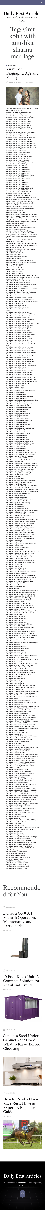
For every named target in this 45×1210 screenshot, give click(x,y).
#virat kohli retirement (13, 754)
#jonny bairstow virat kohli (14, 234)
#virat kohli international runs (15, 655)
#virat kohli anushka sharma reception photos (20, 428)
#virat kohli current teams (14, 534)
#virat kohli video (11, 812)
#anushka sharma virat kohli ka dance (18, 171)
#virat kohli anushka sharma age (16, 394)
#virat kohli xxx (27, 846)
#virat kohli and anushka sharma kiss (17, 340)
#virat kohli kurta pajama (14, 676)
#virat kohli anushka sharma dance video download (22, 400)
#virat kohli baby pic (12, 469)
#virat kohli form (33, 590)
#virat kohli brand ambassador (15, 495)
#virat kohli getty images (13, 596)
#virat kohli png (33, 728)
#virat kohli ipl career (31, 663)
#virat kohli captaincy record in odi (17, 508)
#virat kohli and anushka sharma (16, 305)
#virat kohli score (11, 764)
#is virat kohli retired (12, 231)
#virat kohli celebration (13, 515)
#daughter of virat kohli (13, 214)
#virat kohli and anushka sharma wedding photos (21, 381)
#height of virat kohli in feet (15, 223)
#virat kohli (26, 281)
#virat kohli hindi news (13, 624)
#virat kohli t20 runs (12, 792)
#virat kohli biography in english (16, 484)
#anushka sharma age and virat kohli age (19, 116)
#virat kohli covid (26, 525)
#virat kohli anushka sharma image (17, 411)
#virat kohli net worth (13, 702)
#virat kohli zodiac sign (28, 848)
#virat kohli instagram (13, 644)
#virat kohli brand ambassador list (16, 497)
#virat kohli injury (32, 642)
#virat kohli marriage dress (14, 689)
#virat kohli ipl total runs (14, 670)
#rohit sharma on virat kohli (15, 269)
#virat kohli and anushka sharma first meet (19, 325)
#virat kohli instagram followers (16, 646)
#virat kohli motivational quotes (15, 696)
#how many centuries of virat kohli (17, 225)
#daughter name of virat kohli (15, 212)
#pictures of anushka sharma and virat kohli (19, 260)
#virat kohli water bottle (13, 823)
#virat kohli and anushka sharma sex (17, 369)
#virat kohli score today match (15, 766)
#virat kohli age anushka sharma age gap (19, 297)
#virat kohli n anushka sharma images (18, 700)
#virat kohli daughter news (14, 549)
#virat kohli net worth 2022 (14, 704)
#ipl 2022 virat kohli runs (14, 227)
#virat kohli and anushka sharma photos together (21, 365)
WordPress (22, 1183)
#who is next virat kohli (13, 863)
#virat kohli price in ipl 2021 (14, 734)
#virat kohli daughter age (14, 540)
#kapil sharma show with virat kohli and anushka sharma (21, 237)
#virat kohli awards (12, 458)
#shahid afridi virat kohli (13, 275)
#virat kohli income (28, 637)
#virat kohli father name (13, 585)
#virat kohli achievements (14, 295)
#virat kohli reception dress (29, 747)
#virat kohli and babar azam (15, 385)
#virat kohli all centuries (13, 301)
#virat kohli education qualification (16, 573)
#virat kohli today (25, 801)
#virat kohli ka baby (29, 672)
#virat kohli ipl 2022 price (30, 659)
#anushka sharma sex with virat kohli (17, 160)
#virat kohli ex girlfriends (28, 577)
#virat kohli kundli (25, 674)
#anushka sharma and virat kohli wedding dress (21, 145)
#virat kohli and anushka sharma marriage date (20, 350)
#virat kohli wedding (27, 829)
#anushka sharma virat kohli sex (16, 180)
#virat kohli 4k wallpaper (14, 292)
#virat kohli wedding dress (14, 833)
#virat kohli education (29, 571)
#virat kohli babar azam (26, 458)
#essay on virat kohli (31, 219)
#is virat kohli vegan (26, 231)
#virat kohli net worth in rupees (16, 706)
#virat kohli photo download (26, 724)
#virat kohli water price (13, 829)
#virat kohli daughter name (14, 545)
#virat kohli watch (32, 820)
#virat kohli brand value (13, 499)
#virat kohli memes (12, 693)
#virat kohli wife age (23, 838)
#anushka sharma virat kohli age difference (19, 162)
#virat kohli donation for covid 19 (16, 560)
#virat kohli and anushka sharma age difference (21, 314)
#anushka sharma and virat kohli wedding (19, 141)
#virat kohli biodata (12, 482)
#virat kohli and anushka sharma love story (19, 347)
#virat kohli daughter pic (31, 551)
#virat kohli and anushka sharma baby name (20, 319)
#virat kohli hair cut (12, 598)
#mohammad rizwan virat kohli (15, 247)
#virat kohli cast (11, 514)
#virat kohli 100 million (23, 282)
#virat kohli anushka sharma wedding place (19, 445)
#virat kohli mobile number (27, 693)
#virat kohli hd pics (27, 605)
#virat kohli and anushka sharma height (18, 327)
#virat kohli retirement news (29, 754)
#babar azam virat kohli (31, 199)
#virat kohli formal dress (13, 592)
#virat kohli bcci (11, 474)
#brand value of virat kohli (14, 205)
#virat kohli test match (13, 799)
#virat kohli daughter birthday (15, 542)
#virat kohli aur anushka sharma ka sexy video (20, 454)
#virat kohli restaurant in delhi (15, 752)
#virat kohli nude (25, 711)
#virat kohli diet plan (12, 558)
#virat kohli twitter (23, 810)
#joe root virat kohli (12, 233)
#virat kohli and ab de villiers (15, 303)
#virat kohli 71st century (13, 294)
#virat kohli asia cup (29, 452)
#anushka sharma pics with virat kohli (18, 158)
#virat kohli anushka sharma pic (16, 426)
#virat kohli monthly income (14, 695)
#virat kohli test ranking (28, 799)
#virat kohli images (12, 635)
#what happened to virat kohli (15, 853)
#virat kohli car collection (14, 512)
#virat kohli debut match (25, 555)
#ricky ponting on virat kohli (15, 264)
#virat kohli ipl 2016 (22, 657)
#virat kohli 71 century (29, 292)
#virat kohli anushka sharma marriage (17, 418)
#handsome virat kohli (13, 221)
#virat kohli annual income (14, 390)
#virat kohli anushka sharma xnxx (16, 446)
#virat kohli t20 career (29, 788)
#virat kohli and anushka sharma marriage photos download (21, 353)
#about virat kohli (15, 108)
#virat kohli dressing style (14, 564)
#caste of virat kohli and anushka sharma (19, 206)
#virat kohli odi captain (28, 715)
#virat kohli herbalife (28, 613)
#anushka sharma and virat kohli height (18, 125)
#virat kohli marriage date (27, 687)
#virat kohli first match (13, 588)
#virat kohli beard (22, 474)
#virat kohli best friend (13, 480)
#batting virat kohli (12, 203)
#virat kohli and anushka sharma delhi (18, 321)
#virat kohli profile (11, 738)
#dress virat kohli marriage (29, 216)
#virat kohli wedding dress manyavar (17, 835)
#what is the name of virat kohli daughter (19, 857)
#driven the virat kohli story (14, 218)
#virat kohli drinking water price (16, 570)
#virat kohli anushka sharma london (17, 415)
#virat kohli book (22, 491)
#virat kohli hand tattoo (13, 603)
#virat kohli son (23, 777)
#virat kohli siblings (28, 773)
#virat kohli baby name (13, 465)
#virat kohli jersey (27, 670)
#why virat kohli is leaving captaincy (17, 864)
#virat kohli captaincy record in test (17, 510)
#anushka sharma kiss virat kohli (16, 154)
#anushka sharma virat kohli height (17, 167)
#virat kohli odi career (29, 717)
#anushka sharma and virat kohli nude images (20, 137)
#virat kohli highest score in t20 (16, 620)
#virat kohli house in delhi (26, 627)
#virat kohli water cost (32, 827)
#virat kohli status (11, 782)
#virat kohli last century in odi (15, 683)
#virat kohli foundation (29, 592)
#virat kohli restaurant (26, 751)
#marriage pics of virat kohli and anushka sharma (21, 245)
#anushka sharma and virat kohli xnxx (18, 149)
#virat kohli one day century (29, 721)
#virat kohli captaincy (23, 502)
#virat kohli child (11, 521)
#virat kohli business (28, 501)
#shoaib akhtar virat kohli (29, 275)
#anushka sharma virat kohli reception (18, 178)
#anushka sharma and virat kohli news (18, 134)
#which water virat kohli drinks (15, 861)
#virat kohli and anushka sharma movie (18, 357)
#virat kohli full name (13, 594)
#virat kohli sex (30, 766)
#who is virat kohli (26, 863)
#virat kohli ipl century (13, 665)
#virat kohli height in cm (13, 611)
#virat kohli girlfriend (28, 596)
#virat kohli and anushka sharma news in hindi (20, 361)
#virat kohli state (28, 779)
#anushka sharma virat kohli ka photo (17, 173)
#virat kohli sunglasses (28, 784)
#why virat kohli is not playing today (17, 866)
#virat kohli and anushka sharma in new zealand (21, 334)
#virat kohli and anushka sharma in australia (19, 332)
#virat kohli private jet (30, 736)
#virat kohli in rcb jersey (14, 637)
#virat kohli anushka (29, 390)
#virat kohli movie (31, 696)
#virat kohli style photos (13, 784)
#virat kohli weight (31, 836)
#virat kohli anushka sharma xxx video (18, 450)
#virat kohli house (11, 627)
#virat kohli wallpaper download (16, 820)
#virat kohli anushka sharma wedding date (19, 441)
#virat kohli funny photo (27, 594)
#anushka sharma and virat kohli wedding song (21, 147)
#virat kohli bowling (12, 493)
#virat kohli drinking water (14, 566)
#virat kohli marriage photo (14, 691)
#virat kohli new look (29, 708)
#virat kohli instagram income (15, 650)
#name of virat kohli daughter (15, 253)
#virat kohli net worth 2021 (28, 702)
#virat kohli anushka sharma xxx (16, 448)
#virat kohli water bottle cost (15, 825)
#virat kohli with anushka (28, 842)
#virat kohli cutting (29, 534)
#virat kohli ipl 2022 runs (14, 661)
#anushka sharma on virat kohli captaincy (19, 156)
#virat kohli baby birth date (14, 461)
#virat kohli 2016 (26, 286)
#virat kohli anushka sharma (15, 392)
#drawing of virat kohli (13, 216)
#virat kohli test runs (12, 801)
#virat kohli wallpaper (13, 818)
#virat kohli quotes (27, 739)
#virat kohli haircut (12, 599)
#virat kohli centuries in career (15, 517)
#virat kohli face (11, 579)
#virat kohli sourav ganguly (14, 779)
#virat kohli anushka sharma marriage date (19, 420)
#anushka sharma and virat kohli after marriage (20, 117)
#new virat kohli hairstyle (14, 258)
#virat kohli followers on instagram (17, 590)
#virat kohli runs (11, 758)
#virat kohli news (26, 710)
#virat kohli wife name (13, 840)
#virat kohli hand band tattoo (15, 601)
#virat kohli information (13, 640)
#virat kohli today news (13, 803)
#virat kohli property (24, 738)
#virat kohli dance (11, 536)
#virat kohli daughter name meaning (17, 547)
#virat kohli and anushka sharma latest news (20, 342)
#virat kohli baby (30, 459)
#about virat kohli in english (30, 108)
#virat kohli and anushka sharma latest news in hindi (20, 344)
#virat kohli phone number (27, 723)
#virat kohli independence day (15, 639)
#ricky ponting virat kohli (14, 266)
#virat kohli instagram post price (16, 652)
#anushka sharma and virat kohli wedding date (20, 143)
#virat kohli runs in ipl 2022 (25, 758)
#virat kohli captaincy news (14, 504)
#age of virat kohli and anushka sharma (18, 112)
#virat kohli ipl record (13, 667)
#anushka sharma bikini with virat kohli (18, 152)
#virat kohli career (28, 512)
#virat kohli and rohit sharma (15, 387)
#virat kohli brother (27, 499)
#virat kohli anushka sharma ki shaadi (18, 413)
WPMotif (22, 1185)
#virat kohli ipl (10, 657)
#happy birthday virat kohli (29, 221)
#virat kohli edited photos (14, 571)
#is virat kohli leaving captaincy (16, 229)
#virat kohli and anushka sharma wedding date (20, 377)
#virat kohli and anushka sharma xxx (17, 383)
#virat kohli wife (11, 838)
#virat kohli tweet (11, 810)
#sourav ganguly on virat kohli (29, 277)
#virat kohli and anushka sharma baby (18, 317)
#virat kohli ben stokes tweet (15, 478)
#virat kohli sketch (12, 777)
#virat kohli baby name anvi (29, 465)
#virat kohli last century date (15, 682)
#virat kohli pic (10, 728)
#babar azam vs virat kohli (14, 201)
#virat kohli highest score (14, 614)
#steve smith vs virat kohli (14, 281)
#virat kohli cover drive (13, 525)
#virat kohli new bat (32, 706)
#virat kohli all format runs (30, 301)
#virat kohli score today (25, 764)
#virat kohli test (23, 794)
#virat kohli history (26, 624)
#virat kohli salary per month (26, 762)
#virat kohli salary (11, 762)
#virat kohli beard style (13, 476)
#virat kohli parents (12, 723)
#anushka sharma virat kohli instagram (18, 169)
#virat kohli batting (12, 473)
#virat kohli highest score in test (16, 622)
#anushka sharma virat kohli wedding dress (19, 192)
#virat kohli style (23, 782)
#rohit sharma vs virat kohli (14, 273)
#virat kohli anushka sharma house (17, 409)
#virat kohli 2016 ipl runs (14, 288)
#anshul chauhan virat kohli (14, 114)
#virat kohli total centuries (29, 803)
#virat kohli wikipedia (13, 842)
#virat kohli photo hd (12, 726)
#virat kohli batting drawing (26, 473)
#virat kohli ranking (12, 741)
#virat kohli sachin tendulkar (15, 760)
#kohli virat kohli (27, 240)
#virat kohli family (11, 581)
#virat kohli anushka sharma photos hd (18, 424)
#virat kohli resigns (12, 751)
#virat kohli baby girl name (14, 463)
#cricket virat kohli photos (26, 208)
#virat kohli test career (13, 797)
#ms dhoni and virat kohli (14, 249)
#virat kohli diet (28, 557)
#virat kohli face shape (24, 579)
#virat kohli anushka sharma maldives (17, 417)
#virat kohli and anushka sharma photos (18, 363)
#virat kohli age (27, 295)
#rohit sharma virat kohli (14, 271)
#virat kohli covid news (13, 527)
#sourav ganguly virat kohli (14, 279)
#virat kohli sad (29, 760)
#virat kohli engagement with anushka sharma (20, 575)
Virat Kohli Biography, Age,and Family (22, 73)
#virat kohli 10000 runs (13, 286)
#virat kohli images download (28, 635)
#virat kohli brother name (14, 501)
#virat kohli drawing (12, 562)
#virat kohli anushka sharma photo (16, 422)
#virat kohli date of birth (13, 538)
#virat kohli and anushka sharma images (18, 330)
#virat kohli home (11, 626)
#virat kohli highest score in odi (16, 618)
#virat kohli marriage (12, 687)
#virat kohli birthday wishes (14, 489)
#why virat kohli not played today (16, 868)
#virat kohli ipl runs (26, 667)
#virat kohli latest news (13, 685)
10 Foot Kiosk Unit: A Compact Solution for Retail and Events (21, 981)
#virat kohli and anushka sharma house (18, 329)
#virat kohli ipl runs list (13, 668)
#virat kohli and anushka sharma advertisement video (20, 309)
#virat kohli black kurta (31, 489)
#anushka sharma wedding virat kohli (18, 193)
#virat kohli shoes (25, 771)
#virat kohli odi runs (28, 719)
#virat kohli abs (26, 294)
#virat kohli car (33, 510)
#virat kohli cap (11, 502)
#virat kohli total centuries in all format (18, 805)
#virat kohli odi (23, 713)
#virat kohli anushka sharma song (16, 435)
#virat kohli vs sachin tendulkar (16, 816)
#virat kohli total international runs (16, 807)
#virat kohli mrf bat (12, 698)
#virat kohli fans (11, 583)
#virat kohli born (33, 491)
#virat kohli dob (24, 558)
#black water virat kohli (25, 203)
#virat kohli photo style (27, 726)
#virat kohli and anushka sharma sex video (19, 370)
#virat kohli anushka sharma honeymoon (18, 407)
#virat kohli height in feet (29, 611)
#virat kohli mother (29, 695)
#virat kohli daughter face (14, 543)
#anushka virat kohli (12, 197)
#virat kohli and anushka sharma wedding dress (21, 379)
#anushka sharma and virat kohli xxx (17, 150)
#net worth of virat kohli (13, 254)
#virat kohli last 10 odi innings (15, 678)
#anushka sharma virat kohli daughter (18, 164)
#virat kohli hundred (12, 633)
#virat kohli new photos (13, 710)
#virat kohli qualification (13, 739)
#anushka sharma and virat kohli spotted (19, 139)
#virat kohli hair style (25, 598)
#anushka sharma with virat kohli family (18, 195)
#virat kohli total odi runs (14, 808)
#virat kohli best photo (28, 480)
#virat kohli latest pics (28, 685)
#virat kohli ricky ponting (14, 756)
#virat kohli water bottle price (15, 827)
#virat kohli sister (25, 775)
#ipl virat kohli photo (28, 227)
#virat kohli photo (11, 724)
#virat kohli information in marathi (16, 642)
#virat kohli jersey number (14, 672)
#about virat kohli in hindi (14, 110)
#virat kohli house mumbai (14, 631)
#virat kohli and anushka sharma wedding (19, 372)
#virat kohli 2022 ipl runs (29, 288)
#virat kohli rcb (24, 741)
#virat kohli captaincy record (15, 506)
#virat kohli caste (22, 514)
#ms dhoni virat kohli (28, 249)
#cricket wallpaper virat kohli (15, 210)
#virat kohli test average (13, 795)
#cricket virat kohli (12, 208)
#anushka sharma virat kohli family (17, 165)
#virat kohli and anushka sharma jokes (18, 336)
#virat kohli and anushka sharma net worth (19, 359)
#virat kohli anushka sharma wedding (18, 439)
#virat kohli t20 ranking (29, 790)
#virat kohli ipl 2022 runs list (15, 663)
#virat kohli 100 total (29, 284)
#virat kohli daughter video (14, 553)
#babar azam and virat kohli (15, 199)
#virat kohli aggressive (26, 299)
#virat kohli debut (11, 555)
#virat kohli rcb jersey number (15, 745)
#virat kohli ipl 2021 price (14, 659)
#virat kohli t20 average (13, 788)
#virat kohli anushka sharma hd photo (18, 405)
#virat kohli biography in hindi (15, 486)
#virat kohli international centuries (16, 654)
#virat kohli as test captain (14, 452)
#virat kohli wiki (26, 840)
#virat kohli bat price (12, 471)
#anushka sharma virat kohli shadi (16, 184)
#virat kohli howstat (29, 631)
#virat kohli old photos (13, 721)
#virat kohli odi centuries (14, 719)
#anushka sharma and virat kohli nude (18, 136)
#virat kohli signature (12, 775)
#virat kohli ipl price (27, 665)
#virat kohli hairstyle (24, 599)
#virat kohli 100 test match (14, 284)
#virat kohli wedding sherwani (15, 836)
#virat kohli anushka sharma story (16, 437)
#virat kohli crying (28, 532)
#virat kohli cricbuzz (27, 527)
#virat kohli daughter (28, 538)
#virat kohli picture (22, 728)
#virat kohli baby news (13, 467)
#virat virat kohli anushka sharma (16, 851)
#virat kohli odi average (13, 715)
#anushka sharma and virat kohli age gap (19, 121)
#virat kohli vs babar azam (26, 812)
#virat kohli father (22, 583)
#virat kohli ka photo (12, 674)
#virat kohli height (28, 607)
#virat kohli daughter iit (30, 543)
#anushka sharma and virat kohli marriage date (20, 132)
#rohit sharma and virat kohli (15, 267)
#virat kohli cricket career (14, 532)
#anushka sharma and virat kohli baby (18, 123)
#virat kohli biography (25, 482)
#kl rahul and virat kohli (13, 240)
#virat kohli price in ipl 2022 (14, 736)
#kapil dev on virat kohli (30, 234)
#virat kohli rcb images (13, 743)
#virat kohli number (12, 713)
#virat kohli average (26, 456)
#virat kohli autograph (13, 456)
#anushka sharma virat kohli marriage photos (20, 175)
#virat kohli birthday (12, 487)
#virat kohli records (12, 749)
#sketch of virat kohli (12, 277)
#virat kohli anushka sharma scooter (17, 430)
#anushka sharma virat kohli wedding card (19, 188)
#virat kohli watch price (13, 821)
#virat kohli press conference (15, 730)
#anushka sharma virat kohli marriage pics (19, 177)
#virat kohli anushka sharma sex (16, 431)
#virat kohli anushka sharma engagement (19, 404)
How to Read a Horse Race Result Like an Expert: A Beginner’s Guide (21, 1105)
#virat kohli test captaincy (30, 795)
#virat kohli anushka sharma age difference (19, 396)
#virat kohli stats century (24, 780)
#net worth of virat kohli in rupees (16, 256)
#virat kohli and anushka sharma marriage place (21, 356)
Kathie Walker (29, 82)
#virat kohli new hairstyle (14, 708)
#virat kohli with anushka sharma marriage (19, 844)
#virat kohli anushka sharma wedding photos (20, 443)
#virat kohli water (26, 821)
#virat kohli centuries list (14, 519)
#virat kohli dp (31, 560)
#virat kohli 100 (11, 282)
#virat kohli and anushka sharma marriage (19, 349)
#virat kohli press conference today (17, 732)
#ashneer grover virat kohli (27, 197)
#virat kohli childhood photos (26, 521)
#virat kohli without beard (14, 846)
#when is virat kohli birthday (15, 859)
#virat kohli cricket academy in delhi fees (19, 530)
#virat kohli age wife (12, 299)
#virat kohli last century (13, 680)
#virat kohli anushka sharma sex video (18, 433)
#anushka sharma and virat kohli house (18, 127)
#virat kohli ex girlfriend (13, 577)
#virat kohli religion (25, 749)
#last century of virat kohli (14, 241)
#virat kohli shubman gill (14, 773)
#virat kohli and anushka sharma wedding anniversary (19, 375)
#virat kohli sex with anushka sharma (17, 769)
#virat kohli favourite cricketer (15, 586)
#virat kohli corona (28, 523)
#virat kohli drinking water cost (16, 568)
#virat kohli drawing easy (27, 562)
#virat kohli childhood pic (14, 523)
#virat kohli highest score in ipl (15, 616)
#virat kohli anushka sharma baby (16, 398)
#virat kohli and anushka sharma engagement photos (22, 323)
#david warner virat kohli (29, 214)
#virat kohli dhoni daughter (14, 557)
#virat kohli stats (11, 780)
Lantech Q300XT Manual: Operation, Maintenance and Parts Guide (19, 919)
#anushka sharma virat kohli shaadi (17, 182)
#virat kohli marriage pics (31, 691)
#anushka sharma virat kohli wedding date (19, 190)
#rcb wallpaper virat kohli (28, 262)
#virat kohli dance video (25, 536)
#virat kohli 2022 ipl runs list (15, 290)
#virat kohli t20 (23, 786)
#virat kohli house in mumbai (15, 629)
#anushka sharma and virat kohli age (17, 119)
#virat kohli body (11, 491)
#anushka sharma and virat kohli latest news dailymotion (20, 129)
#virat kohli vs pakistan (13, 814)
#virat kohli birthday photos (27, 487)
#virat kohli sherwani (12, 771)
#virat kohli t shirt (11, 786)
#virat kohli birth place (32, 486)
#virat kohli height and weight (15, 609)
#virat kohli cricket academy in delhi (17, 529)
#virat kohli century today (30, 519)
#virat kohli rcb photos (13, 747)
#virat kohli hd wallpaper (14, 607)
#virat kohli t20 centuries (14, 790)
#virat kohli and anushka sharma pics (17, 367)
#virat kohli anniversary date (15, 389)
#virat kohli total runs (29, 808)
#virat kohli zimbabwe (13, 848)
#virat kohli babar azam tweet (15, 459)
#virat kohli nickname (13, 711)
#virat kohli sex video (13, 767)
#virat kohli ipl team (27, 668)
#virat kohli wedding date (14, 831)
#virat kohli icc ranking (26, 633)
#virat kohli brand (24, 493)
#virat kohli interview (31, 655)
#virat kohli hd (26, 603)
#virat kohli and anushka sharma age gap (19, 315)
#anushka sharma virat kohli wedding (18, 186)
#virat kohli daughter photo (14, 551)
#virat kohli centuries (27, 515)
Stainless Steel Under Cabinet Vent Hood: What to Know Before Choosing (21, 1042)
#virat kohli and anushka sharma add (17, 307)
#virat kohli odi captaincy (14, 717)
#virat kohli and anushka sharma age (17, 312)
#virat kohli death (28, 553)
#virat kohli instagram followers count (17, 648)
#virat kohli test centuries (29, 797)
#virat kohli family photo (25, 581)
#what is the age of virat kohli (15, 855)
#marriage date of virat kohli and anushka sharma (21, 243)
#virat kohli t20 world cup (28, 792)
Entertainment (12, 65)
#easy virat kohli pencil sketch (15, 219)
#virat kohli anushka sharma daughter (18, 402)
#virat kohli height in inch (14, 613)
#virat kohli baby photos (28, 467)
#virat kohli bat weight (26, 471)
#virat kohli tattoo (11, 794)
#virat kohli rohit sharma (30, 756)
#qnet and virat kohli (12, 262)
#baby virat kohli (28, 201)
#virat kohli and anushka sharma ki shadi (19, 338)
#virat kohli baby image (30, 463)
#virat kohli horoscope (25, 626)
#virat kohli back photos (26, 469)
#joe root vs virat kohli (26, 233)
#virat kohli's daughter (13, 849)
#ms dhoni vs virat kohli (13, 251)
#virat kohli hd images (13, 605)
